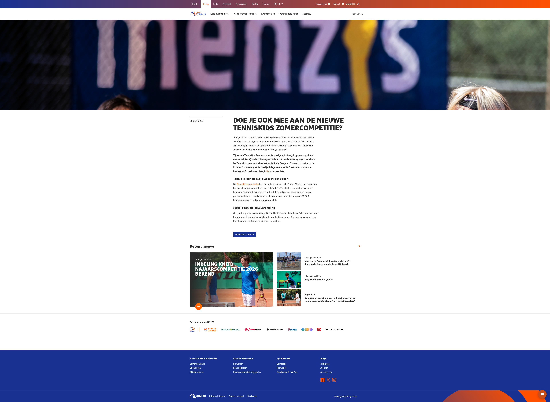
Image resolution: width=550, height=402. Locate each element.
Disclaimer (252, 396)
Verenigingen (241, 4)
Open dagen (195, 368)
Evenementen (268, 13)
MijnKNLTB (350, 4)
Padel (215, 4)
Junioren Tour (326, 372)
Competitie (281, 364)
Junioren (324, 368)
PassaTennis (321, 4)
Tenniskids (324, 364)
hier (268, 171)
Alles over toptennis (244, 13)
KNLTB (195, 4)
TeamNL (306, 13)
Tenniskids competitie (248, 184)
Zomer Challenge (197, 364)
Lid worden (238, 364)
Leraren (265, 4)
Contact (336, 4)
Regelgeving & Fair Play (287, 372)
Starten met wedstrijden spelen (247, 372)
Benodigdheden (240, 368)
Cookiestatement (236, 396)
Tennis (206, 4)
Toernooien (282, 368)
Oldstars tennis (196, 372)
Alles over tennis (218, 13)
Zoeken (356, 13)
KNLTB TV (278, 4)
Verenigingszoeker (288, 13)
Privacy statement (217, 396)
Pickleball (227, 4)
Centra (255, 4)
